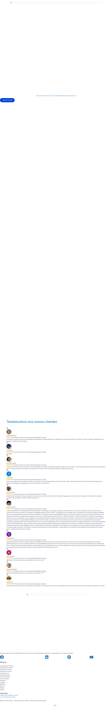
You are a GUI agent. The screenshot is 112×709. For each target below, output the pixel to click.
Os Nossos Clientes (54, 95)
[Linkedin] (47, 657)
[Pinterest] (69, 657)
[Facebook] (2, 657)
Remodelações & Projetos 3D (68, 95)
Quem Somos (40, 95)
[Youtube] (91, 657)
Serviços (46, 95)
